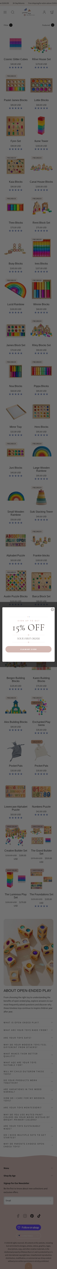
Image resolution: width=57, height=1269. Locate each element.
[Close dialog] (52, 609)
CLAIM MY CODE (28, 649)
